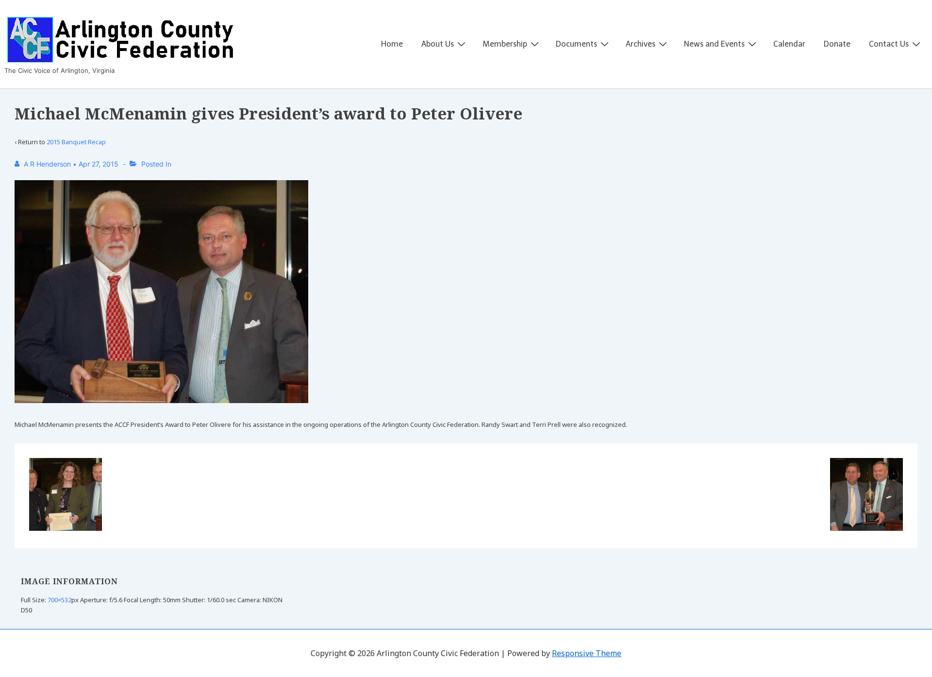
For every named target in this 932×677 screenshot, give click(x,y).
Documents (576, 44)
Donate (837, 44)
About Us (437, 44)
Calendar (789, 44)
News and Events (714, 44)
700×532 (59, 599)
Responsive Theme (586, 653)
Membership (505, 44)
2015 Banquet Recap (76, 141)
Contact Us (889, 44)
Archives (640, 44)
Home (392, 44)
